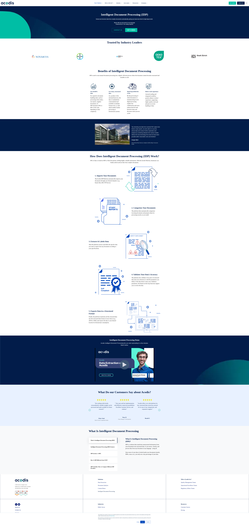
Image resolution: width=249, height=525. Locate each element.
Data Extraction (102, 482)
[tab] (103, 440)
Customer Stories (185, 507)
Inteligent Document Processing (106, 491)
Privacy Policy (112, 515)
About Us (17, 507)
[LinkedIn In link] (16, 504)
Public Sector (101, 507)
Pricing (183, 510)
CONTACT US (240, 3)
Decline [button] (148, 522)
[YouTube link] (19, 504)
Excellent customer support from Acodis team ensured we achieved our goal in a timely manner (147, 405)
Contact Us (18, 510)
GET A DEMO (232, 3)
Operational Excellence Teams (189, 485)
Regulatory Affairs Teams (188, 488)
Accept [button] (142, 522)
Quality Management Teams (188, 482)
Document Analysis (103, 485)
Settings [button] (138, 522)
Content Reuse (102, 488)
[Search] (246, 3)
